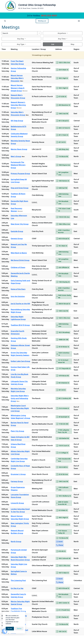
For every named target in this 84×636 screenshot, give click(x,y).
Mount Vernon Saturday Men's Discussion (17, 78)
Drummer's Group (18, 474)
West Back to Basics (19, 253)
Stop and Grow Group (19, 188)
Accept (10, 628)
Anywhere (62, 33)
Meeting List (42, 21)
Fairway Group (17, 481)
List (52, 44)
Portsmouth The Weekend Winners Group (18, 165)
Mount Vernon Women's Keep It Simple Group (17, 88)
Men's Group (16, 156)
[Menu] (79, 21)
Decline (19, 628)
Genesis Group (17, 238)
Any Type (20, 44)
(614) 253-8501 (49, 15)
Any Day (20, 39)
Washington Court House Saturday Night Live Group (20, 408)
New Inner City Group (19, 224)
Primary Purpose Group (20, 173)
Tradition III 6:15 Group (20, 325)
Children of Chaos (18, 267)
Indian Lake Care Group (20, 361)
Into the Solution (18, 296)
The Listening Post (18, 580)
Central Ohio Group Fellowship (37, 4)
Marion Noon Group (19, 149)
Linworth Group (17, 503)
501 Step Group (17, 121)
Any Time (62, 39)
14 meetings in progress (41, 55)
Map (72, 44)
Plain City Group (17, 431)
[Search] (5, 21)
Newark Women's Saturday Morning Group (18, 105)
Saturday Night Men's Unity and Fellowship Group (20, 398)
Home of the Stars (18, 289)
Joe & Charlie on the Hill (20, 303)
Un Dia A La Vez (17, 588)
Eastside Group (17, 231)
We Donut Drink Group (20, 260)
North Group (16, 541)
